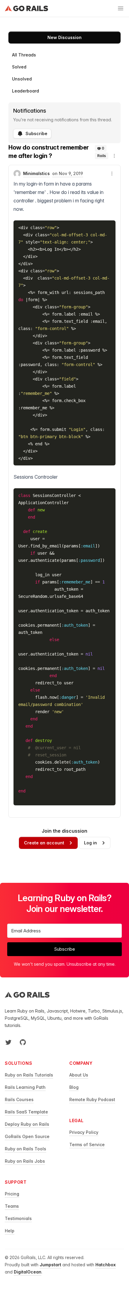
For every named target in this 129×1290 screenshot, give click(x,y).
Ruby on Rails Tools (25, 1148)
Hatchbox (105, 1264)
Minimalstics (36, 173)
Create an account (44, 842)
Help (9, 1230)
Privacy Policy (83, 1132)
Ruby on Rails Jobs (25, 1161)
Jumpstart (50, 1264)
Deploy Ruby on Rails (27, 1124)
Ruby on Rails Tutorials (29, 1074)
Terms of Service (87, 1144)
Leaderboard (25, 90)
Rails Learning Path (25, 1087)
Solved (19, 66)
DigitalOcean (27, 1271)
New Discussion (64, 37)
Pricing (12, 1193)
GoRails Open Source (27, 1136)
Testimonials (18, 1218)
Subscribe (36, 133)
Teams (12, 1206)
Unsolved (22, 78)
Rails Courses (19, 1099)
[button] (114, 155)
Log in (90, 842)
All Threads (24, 54)
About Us (78, 1074)
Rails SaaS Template (26, 1111)
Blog (74, 1087)
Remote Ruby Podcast (92, 1099)
